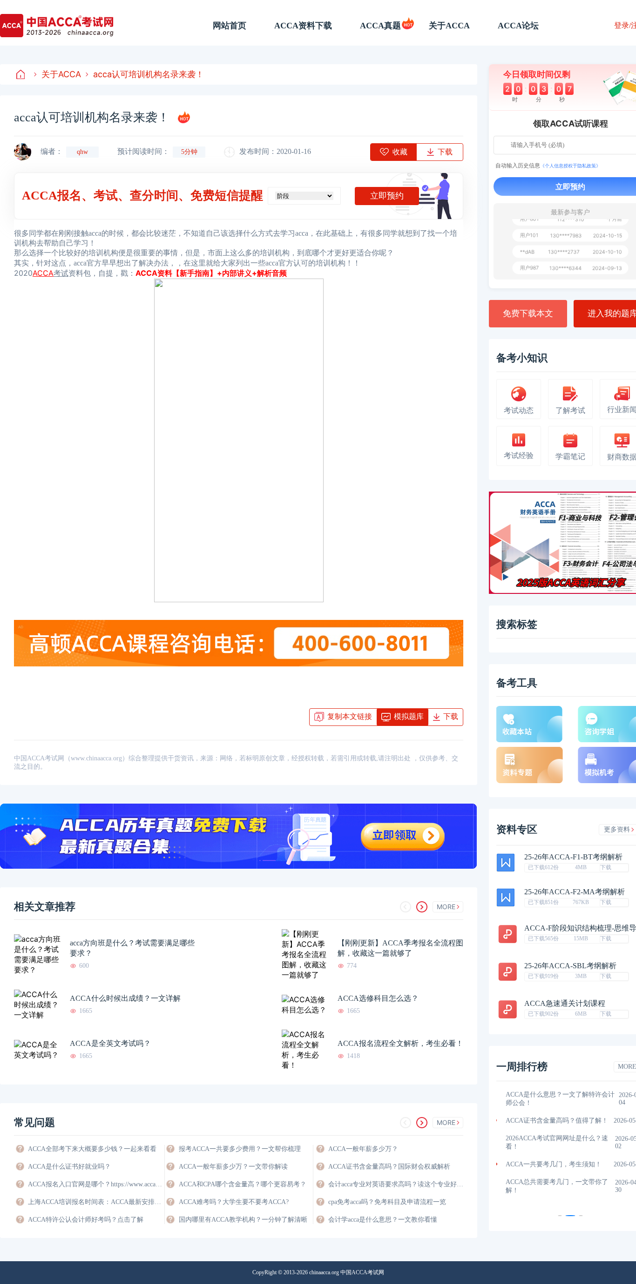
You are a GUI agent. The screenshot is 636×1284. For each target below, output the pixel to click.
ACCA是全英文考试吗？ (110, 1043)
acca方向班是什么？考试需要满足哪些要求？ (132, 948)
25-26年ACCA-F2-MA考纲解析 (574, 892)
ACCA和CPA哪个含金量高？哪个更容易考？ (242, 1184)
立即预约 (387, 195)
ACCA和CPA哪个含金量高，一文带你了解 (560, 1194)
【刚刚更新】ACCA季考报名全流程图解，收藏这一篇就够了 (400, 948)
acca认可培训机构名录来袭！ (148, 74)
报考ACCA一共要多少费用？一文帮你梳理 (240, 1148)
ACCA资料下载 (303, 25)
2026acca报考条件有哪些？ (544, 1172)
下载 (605, 867)
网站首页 (229, 25)
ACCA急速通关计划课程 (564, 1003)
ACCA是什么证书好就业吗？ (69, 1166)
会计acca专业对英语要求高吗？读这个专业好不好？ (395, 1184)
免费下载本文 (528, 313)
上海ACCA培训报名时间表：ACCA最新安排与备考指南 (95, 1201)
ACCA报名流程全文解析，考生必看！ (400, 1043)
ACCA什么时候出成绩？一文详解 (125, 998)
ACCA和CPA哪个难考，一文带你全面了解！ (560, 1098)
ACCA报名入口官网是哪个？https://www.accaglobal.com (95, 1184)
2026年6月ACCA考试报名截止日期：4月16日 (560, 1150)
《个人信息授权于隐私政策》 (570, 165)
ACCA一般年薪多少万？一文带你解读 (233, 1166)
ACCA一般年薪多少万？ (363, 1148)
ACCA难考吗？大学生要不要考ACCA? (234, 1201)
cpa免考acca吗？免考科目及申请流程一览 (387, 1201)
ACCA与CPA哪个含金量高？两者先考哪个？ (560, 1124)
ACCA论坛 (518, 25)
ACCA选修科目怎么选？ (378, 998)
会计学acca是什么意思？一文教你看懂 (382, 1219)
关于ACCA (449, 25)
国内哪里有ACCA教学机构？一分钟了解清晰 (243, 1219)
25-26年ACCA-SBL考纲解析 (570, 966)
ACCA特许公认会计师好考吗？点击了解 (85, 1219)
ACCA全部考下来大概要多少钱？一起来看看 (92, 1148)
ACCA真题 (380, 25)
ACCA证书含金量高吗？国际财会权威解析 (389, 1166)
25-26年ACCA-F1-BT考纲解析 (573, 857)
